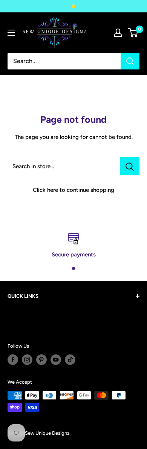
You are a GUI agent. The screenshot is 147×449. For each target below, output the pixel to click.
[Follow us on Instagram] (27, 359)
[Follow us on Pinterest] (41, 359)
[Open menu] (11, 33)
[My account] (118, 33)
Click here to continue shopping (73, 190)
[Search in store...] (129, 166)
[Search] (130, 61)
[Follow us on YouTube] (56, 359)
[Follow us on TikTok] (70, 359)
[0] (133, 32)
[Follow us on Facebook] (13, 359)
